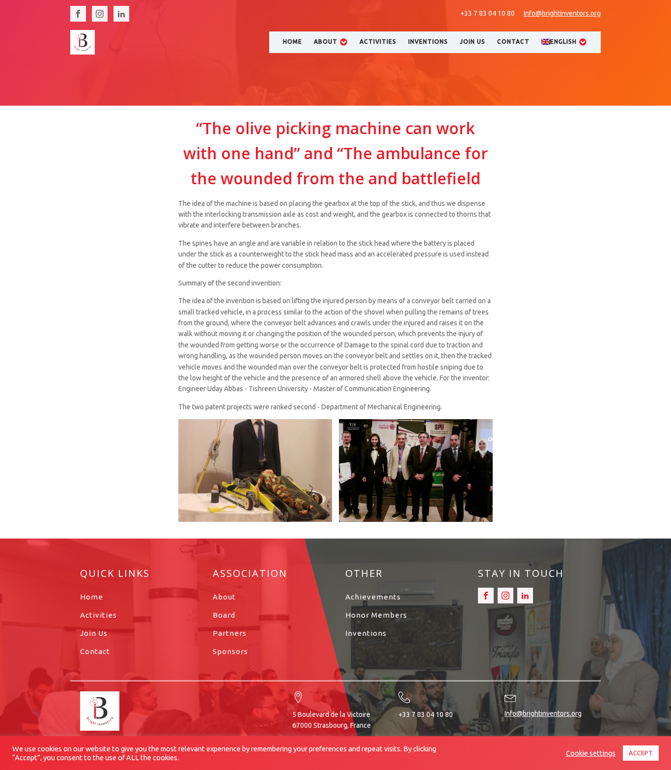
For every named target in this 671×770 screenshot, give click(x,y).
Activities (378, 41)
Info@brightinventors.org (562, 13)
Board (224, 615)
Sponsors (230, 651)
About (325, 41)
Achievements (373, 597)
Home (292, 41)
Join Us (472, 41)
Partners (230, 633)
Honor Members (376, 615)
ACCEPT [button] (641, 752)
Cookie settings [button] (590, 753)
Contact (513, 41)
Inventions (428, 41)
